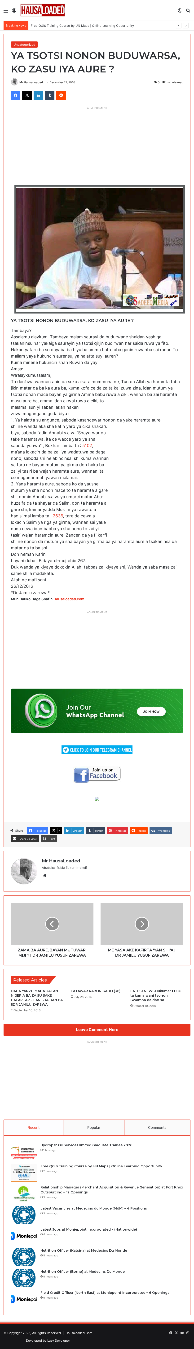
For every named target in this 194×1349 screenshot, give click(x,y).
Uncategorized (24, 44)
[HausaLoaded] (42, 10)
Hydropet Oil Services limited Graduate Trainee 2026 (86, 1145)
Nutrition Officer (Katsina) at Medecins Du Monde (83, 1250)
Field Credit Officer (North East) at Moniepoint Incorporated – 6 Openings (104, 1293)
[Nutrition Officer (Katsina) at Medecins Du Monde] (24, 1257)
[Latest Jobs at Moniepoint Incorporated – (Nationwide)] (24, 1236)
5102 (87, 445)
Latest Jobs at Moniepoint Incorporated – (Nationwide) (88, 1229)
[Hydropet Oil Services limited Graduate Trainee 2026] (24, 1152)
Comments (157, 1127)
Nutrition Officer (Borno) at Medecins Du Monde (82, 1271)
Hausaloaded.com (68, 599)
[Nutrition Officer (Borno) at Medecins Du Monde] (24, 1278)
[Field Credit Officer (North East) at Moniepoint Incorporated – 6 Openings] (24, 1299)
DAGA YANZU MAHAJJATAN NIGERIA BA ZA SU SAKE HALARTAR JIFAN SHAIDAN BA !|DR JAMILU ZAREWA (37, 998)
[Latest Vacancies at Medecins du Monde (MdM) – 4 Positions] (24, 1215)
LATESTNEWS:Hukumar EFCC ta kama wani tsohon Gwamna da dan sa (155, 995)
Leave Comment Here (97, 1029)
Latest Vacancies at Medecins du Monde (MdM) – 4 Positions (93, 1208)
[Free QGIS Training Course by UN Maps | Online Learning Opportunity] (24, 1173)
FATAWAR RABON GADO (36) (95, 991)
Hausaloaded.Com (79, 1333)
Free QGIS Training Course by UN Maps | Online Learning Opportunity (101, 1166)
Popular (93, 1127)
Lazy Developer (58, 1340)
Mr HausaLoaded (31, 82)
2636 (58, 515)
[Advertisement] (97, 145)
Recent (34, 1127)
